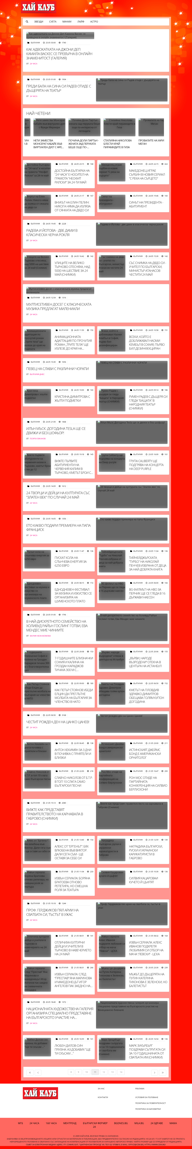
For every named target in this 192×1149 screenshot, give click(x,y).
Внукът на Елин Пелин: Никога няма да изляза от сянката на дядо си (72, 206)
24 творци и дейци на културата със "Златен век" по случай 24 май (58, 495)
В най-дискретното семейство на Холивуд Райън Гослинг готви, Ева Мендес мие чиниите (56, 625)
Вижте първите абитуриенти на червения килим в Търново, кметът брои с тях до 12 (73, 469)
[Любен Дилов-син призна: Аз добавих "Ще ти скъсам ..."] (37, 1047)
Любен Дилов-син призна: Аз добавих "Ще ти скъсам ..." (73, 1049)
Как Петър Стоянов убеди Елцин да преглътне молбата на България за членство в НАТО (74, 696)
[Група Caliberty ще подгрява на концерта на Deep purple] (112, 462)
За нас (101, 1088)
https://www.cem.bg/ (155, 1144)
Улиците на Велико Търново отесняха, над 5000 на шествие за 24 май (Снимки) (72, 269)
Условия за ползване (146, 1097)
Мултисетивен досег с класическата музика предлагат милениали (58, 306)
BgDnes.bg (121, 1123)
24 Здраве (157, 1123)
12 (104, 1072)
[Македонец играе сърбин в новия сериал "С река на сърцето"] (112, 172)
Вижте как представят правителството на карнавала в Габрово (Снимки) (54, 814)
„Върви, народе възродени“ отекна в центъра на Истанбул (145, 662)
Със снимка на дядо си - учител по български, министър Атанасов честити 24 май (147, 269)
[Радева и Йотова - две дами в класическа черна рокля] (132, 234)
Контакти (103, 1097)
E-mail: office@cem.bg (132, 1144)
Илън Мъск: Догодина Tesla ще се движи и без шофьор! (56, 430)
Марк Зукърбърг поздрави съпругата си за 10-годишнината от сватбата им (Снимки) (147, 1051)
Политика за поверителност (150, 1103)
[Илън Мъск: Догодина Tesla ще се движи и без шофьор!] (132, 432)
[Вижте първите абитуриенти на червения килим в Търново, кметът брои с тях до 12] (37, 464)
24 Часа (34, 1123)
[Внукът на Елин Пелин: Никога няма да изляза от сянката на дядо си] (37, 204)
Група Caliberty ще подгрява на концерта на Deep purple (146, 465)
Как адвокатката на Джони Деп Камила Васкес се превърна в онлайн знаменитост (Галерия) (59, 53)
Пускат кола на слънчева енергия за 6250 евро (71, 562)
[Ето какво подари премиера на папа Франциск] (132, 529)
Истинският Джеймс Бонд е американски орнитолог (145, 754)
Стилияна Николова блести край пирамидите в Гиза (112, 144)
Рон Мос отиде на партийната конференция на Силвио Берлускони (148, 783)
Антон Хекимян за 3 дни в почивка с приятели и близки (73, 754)
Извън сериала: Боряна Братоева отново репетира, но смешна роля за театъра (72, 884)
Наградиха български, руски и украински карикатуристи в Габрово (146, 852)
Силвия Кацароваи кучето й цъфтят (143, 880)
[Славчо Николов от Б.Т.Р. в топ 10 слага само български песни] (37, 779)
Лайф (80, 21)
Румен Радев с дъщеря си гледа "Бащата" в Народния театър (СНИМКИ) (148, 402)
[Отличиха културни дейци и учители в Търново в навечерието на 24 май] (37, 946)
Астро (94, 21)
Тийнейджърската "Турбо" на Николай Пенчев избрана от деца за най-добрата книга (147, 563)
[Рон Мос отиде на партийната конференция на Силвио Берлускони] (112, 781)
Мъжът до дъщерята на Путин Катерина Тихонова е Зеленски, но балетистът (148, 980)
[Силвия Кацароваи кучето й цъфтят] (112, 877)
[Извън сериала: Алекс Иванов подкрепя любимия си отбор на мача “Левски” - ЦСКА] (112, 946)
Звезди (38, 21)
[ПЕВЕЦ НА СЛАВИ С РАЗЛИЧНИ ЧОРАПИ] (132, 370)
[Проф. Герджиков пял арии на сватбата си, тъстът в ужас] (132, 914)
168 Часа (51, 1123)
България (35, 42)
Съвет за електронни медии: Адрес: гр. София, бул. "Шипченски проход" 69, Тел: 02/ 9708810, (73, 1144)
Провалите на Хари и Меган (147, 142)
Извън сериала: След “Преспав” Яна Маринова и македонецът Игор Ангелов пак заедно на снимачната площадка (73, 982)
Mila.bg (139, 1123)
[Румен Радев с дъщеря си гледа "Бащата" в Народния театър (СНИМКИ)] (112, 400)
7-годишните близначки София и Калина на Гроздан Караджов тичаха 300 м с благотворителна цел (74, 666)
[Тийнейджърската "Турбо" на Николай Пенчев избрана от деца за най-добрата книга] (112, 561)
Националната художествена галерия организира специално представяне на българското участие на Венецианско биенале (59, 1015)
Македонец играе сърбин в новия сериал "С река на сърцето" (147, 174)
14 (121, 1072)
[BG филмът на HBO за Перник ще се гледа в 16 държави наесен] (112, 591)
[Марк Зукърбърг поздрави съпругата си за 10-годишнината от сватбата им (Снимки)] (112, 1049)
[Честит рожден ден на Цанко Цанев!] (132, 723)
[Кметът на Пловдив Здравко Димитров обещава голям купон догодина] (112, 693)
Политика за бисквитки (148, 1109)
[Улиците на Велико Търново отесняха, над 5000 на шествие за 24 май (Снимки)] (37, 266)
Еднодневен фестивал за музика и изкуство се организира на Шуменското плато (73, 595)
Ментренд (69, 1123)
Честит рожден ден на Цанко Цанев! (57, 721)
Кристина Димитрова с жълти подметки (72, 398)
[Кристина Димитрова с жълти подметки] (37, 396)
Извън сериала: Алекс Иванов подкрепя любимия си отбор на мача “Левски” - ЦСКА (146, 948)
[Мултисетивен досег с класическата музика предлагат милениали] (60, 290)
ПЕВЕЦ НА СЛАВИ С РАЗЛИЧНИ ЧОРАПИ (57, 368)
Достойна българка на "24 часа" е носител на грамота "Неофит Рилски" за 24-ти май (72, 176)
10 (86, 1072)
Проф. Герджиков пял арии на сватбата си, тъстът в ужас (52, 912)
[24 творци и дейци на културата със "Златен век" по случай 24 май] (132, 496)
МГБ (20, 1123)
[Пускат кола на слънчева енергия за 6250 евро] (37, 559)
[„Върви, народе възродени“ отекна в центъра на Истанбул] (112, 659)
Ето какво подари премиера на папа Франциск (58, 527)
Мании (66, 21)
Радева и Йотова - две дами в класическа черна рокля (51, 232)
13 (112, 1072)
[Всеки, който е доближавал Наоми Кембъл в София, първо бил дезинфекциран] (112, 340)
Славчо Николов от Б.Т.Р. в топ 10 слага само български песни (74, 782)
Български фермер (95, 1123)
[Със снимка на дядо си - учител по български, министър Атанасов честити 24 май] (112, 266)
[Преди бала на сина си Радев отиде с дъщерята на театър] (132, 90)
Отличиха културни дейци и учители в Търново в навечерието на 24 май (73, 948)
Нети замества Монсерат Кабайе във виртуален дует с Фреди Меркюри (44, 145)
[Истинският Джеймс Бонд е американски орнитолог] (112, 751)
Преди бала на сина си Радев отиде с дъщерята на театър (58, 88)
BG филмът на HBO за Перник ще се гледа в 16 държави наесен (147, 593)
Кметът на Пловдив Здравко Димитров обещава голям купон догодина (146, 696)
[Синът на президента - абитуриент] (112, 202)
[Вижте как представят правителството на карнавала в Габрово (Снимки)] (132, 815)
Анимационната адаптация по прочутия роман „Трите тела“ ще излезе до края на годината (73, 344)
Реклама (139, 1088)
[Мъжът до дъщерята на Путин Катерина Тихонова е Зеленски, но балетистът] (112, 977)
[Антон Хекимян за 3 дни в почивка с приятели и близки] (37, 751)
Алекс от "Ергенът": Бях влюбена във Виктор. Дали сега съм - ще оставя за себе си (71, 852)
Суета (52, 21)
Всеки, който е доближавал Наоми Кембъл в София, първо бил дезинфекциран (147, 343)
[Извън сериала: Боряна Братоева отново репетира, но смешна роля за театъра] (37, 881)
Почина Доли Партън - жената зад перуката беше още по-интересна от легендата (78, 147)
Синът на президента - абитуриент (146, 204)
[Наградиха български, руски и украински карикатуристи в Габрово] (112, 850)
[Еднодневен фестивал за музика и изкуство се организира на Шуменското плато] (37, 593)
